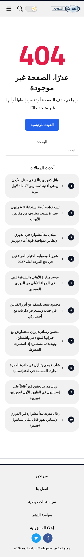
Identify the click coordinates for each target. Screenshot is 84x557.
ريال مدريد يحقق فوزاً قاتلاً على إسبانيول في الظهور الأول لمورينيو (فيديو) (35, 392)
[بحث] (20, 8)
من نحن (42, 475)
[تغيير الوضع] (31, 9)
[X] (36, 538)
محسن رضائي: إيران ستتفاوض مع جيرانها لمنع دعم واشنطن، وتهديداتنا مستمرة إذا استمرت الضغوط (35, 341)
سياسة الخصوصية (42, 501)
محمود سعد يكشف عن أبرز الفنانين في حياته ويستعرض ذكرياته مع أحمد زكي (35, 310)
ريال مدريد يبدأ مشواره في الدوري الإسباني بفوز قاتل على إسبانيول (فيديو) (35, 419)
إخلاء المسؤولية (42, 527)
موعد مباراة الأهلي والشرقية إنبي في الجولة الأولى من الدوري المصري (35, 283)
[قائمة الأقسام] (9, 9)
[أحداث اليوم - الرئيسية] (66, 8)
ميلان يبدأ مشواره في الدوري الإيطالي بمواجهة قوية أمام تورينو (35, 237)
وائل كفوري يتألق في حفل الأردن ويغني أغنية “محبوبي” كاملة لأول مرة (35, 186)
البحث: (42, 141)
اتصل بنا (42, 488)
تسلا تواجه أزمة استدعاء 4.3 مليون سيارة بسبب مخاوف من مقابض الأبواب (35, 213)
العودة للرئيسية (42, 124)
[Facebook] (47, 538)
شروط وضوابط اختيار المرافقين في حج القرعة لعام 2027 (35, 259)
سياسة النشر (42, 514)
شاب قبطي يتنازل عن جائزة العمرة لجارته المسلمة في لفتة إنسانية (35, 368)
